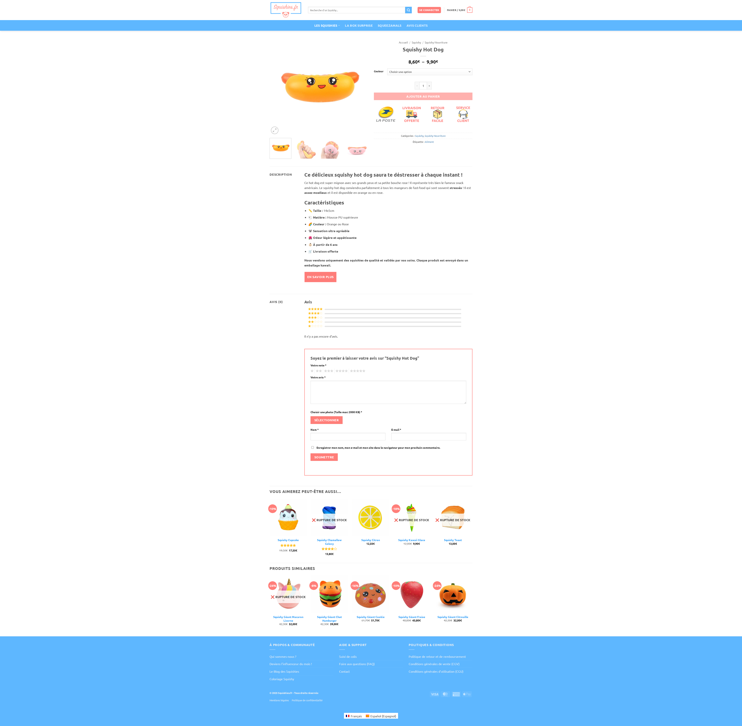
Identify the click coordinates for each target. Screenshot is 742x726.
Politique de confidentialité (307, 700)
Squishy (416, 42)
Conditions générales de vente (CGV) (434, 664)
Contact (344, 671)
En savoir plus (320, 277)
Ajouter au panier (423, 96)
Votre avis (318, 377)
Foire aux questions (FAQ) (357, 664)
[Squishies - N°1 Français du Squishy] (286, 10)
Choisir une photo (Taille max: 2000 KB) (336, 412)
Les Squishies (325, 25)
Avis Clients (417, 25)
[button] (429, 10)
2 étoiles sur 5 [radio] (318, 371)
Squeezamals (390, 25)
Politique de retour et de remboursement (437, 656)
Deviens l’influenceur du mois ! (291, 664)
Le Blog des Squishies (284, 671)
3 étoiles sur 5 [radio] (328, 371)
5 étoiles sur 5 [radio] (357, 371)
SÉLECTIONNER (326, 420)
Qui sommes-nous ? (283, 656)
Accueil (403, 42)
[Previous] (276, 86)
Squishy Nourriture (436, 42)
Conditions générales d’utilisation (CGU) (436, 671)
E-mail (396, 429)
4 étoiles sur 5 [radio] (341, 371)
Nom (315, 429)
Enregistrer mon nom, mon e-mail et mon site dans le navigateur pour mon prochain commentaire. (378, 447)
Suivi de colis (348, 656)
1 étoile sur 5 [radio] (312, 371)
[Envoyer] (408, 10)
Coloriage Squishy (282, 679)
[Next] (361, 86)
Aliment (429, 141)
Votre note (318, 365)
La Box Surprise (359, 25)
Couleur (378, 71)
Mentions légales (279, 700)
